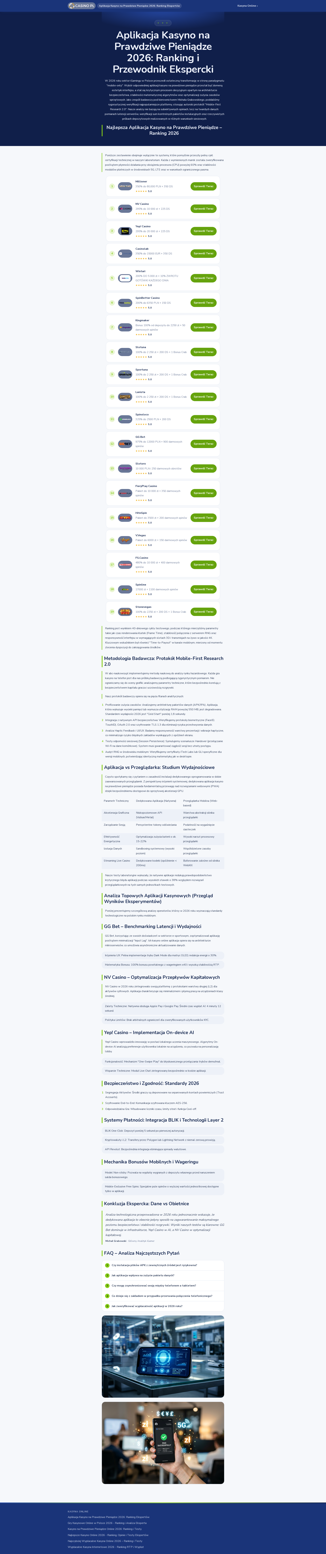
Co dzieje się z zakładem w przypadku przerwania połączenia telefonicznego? (159, 1296)
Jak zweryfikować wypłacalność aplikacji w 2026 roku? (145, 1306)
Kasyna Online (248, 6)
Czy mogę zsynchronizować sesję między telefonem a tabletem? (151, 1285)
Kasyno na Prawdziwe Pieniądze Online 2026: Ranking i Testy (105, 1529)
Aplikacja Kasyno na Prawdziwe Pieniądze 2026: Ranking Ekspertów (108, 1517)
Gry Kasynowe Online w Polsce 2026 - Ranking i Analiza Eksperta (107, 1523)
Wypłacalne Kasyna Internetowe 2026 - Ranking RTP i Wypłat (106, 1547)
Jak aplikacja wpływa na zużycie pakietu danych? (140, 1275)
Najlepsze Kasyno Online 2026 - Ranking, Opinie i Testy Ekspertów (108, 1535)
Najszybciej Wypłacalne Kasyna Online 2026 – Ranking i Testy (105, 1541)
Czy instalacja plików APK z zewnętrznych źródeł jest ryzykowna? (152, 1265)
